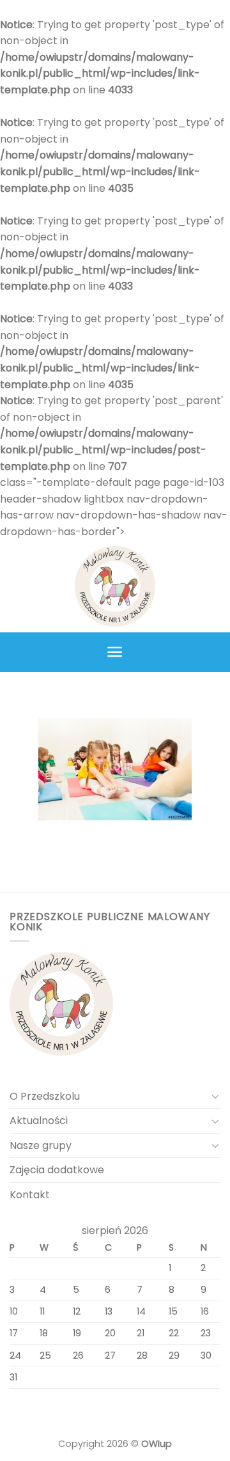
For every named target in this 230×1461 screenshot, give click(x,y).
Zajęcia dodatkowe (57, 1169)
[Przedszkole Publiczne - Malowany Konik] (115, 586)
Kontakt (30, 1194)
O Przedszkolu (45, 1096)
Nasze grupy (41, 1145)
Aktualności (39, 1120)
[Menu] (115, 651)
